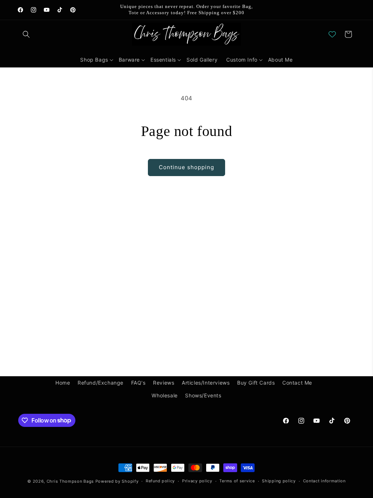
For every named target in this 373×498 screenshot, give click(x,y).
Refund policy (160, 480)
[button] (26, 34)
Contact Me (297, 383)
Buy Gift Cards (256, 383)
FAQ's (138, 383)
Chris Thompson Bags (70, 481)
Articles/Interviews (205, 383)
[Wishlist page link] (332, 34)
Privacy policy (197, 480)
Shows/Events (203, 395)
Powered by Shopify (117, 481)
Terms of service (237, 480)
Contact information (324, 480)
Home (62, 383)
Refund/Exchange (100, 383)
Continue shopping (186, 167)
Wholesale (164, 395)
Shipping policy (279, 480)
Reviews (163, 383)
